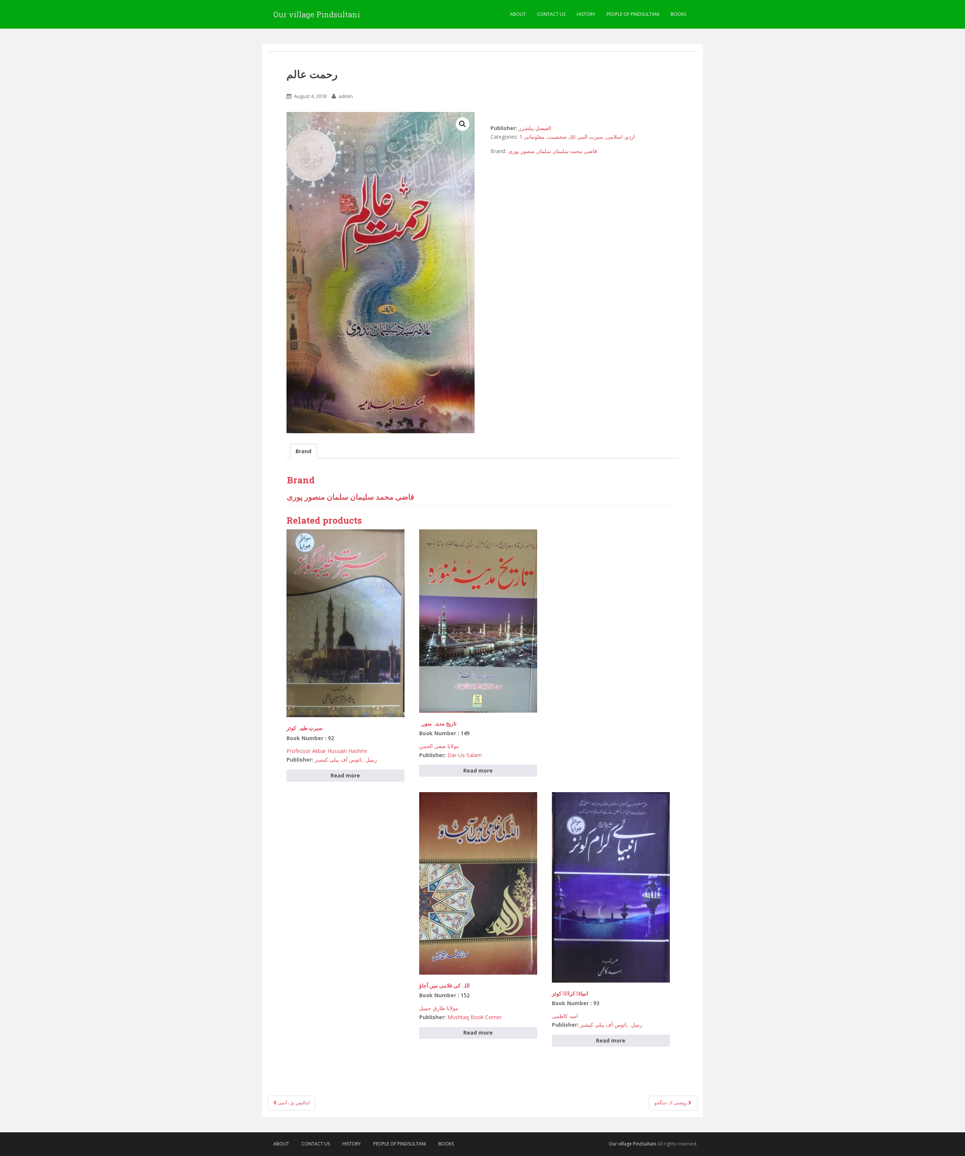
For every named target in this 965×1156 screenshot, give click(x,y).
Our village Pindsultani (316, 14)
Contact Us (551, 14)
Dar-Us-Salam (464, 755)
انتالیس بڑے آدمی (293, 1102)
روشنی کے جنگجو (671, 1102)
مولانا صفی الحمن (439, 746)
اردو (630, 136)
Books (678, 14)
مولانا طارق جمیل (438, 1008)
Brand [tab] (303, 451)
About (518, 14)
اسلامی (614, 136)
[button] (462, 124)
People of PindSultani (633, 14)
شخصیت (557, 136)
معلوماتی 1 (532, 136)
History (586, 14)
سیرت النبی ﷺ (586, 136)
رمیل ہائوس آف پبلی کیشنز (346, 759)
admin (346, 96)
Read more (345, 775)
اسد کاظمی (565, 1016)
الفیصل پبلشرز (535, 128)
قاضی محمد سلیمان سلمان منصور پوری (552, 151)
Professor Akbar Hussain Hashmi (326, 750)
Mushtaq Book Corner (474, 1017)
